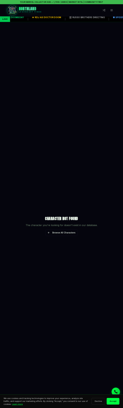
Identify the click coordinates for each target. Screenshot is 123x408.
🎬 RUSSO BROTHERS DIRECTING (86, 17)
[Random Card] (104, 10)
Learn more (17, 404)
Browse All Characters (63, 232)
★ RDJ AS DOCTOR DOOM (46, 17)
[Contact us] (116, 392)
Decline (98, 401)
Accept (113, 401)
